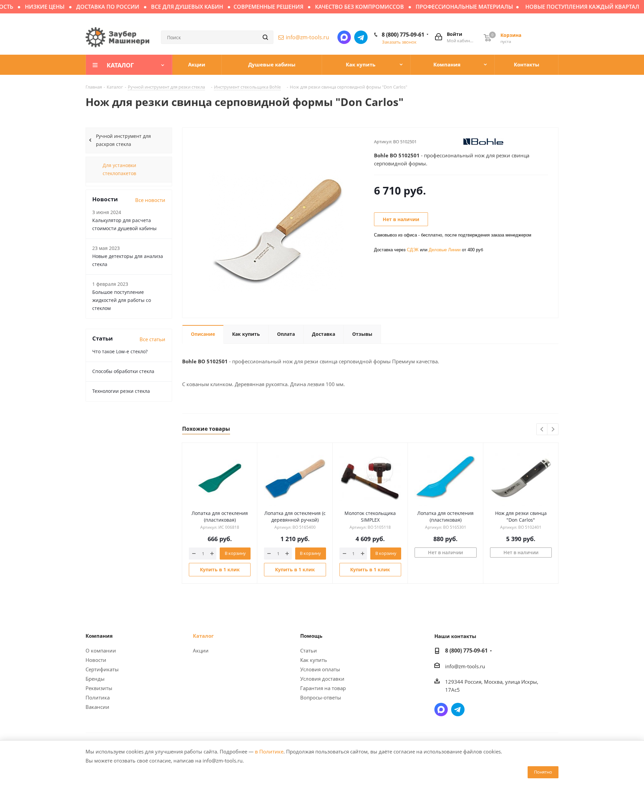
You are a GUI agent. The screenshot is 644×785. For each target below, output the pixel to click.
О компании (101, 650)
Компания (99, 635)
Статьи (308, 650)
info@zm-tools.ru (307, 37)
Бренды (95, 678)
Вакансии (97, 706)
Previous (542, 429)
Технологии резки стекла (121, 391)
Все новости (150, 200)
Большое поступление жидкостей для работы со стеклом (121, 300)
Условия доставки (322, 678)
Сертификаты (102, 669)
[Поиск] (265, 37)
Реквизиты (99, 688)
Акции (201, 650)
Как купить (313, 660)
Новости (96, 660)
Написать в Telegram (361, 37)
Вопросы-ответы (320, 697)
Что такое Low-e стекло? (120, 351)
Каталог (203, 635)
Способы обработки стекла (123, 371)
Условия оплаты (320, 669)
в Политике (269, 751)
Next (552, 429)
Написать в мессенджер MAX (344, 37)
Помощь (311, 635)
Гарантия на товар (323, 688)
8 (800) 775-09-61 (403, 34)
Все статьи (152, 339)
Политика (98, 697)
